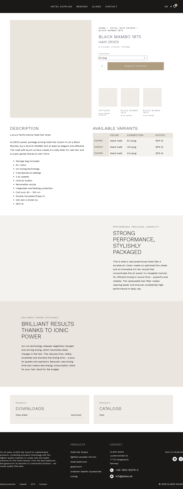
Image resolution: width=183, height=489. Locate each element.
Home (102, 28)
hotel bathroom (78, 462)
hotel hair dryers (123, 28)
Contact (43, 484)
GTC (33, 484)
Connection (104, 53)
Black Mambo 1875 (111, 30)
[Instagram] (181, 459)
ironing (73, 476)
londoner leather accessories (85, 471)
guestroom (76, 466)
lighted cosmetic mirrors (83, 457)
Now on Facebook (174, 452)
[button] (181, 6)
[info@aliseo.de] (127, 477)
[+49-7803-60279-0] (127, 470)
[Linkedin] (175, 459)
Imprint (23, 484)
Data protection (7, 484)
